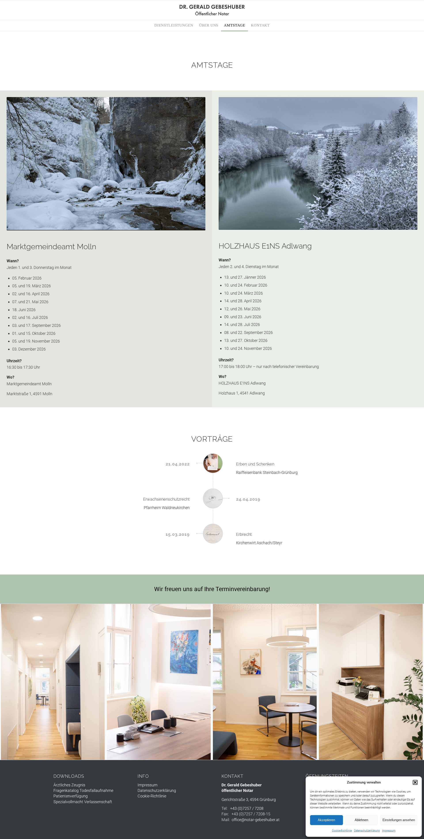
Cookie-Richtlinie (342, 830)
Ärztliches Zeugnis (69, 785)
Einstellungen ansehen (398, 820)
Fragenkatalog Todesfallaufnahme (83, 790)
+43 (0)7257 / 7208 (246, 808)
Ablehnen (361, 820)
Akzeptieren (326, 820)
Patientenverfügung (70, 796)
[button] (415, 782)
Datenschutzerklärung (367, 830)
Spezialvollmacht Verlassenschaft (82, 801)
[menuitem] (173, 25)
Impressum (389, 830)
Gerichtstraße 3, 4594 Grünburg (248, 799)
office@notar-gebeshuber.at (256, 819)
